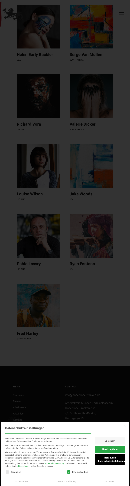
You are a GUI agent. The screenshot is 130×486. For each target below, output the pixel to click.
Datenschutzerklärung (54, 463)
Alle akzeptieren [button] (110, 449)
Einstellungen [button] (24, 466)
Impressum (109, 481)
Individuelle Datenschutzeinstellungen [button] (111, 459)
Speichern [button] (110, 441)
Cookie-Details (22, 481)
